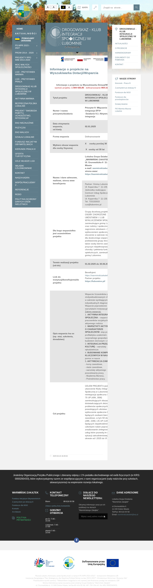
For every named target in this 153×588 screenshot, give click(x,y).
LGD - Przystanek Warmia (25, 73)
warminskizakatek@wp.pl (128, 515)
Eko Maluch (22, 132)
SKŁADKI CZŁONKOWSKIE (23, 167)
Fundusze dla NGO (123, 92)
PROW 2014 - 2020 (24, 53)
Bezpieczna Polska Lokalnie (26, 104)
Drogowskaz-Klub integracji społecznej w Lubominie (25, 90)
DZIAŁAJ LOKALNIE (24, 137)
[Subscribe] (104, 516)
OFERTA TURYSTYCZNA (22, 155)
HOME (20, 29)
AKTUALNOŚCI (26, 33)
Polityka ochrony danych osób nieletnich (25, 201)
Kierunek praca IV (25, 149)
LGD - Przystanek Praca (25, 80)
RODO (18, 194)
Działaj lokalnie (121, 104)
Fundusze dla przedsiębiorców (121, 98)
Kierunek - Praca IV (123, 83)
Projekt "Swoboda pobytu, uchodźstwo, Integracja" (26, 114)
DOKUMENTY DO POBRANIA (122, 58)
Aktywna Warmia (24, 98)
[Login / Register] (95, 7)
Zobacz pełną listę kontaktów (57, 506)
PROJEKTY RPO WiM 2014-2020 (23, 58)
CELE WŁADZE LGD (25, 161)
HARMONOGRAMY (123, 53)
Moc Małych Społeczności (23, 65)
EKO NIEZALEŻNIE (24, 123)
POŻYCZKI (20, 127)
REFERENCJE (22, 189)
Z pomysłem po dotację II (22, 502)
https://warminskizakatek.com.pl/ (100, 275)
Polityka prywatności (24, 519)
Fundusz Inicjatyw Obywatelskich (26, 143)
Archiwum (16, 512)
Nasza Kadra (22, 177)
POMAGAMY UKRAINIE (27, 39)
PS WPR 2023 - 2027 (22, 46)
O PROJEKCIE (121, 48)
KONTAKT (20, 173)
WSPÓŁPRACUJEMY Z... (25, 183)
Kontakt (15, 509)
